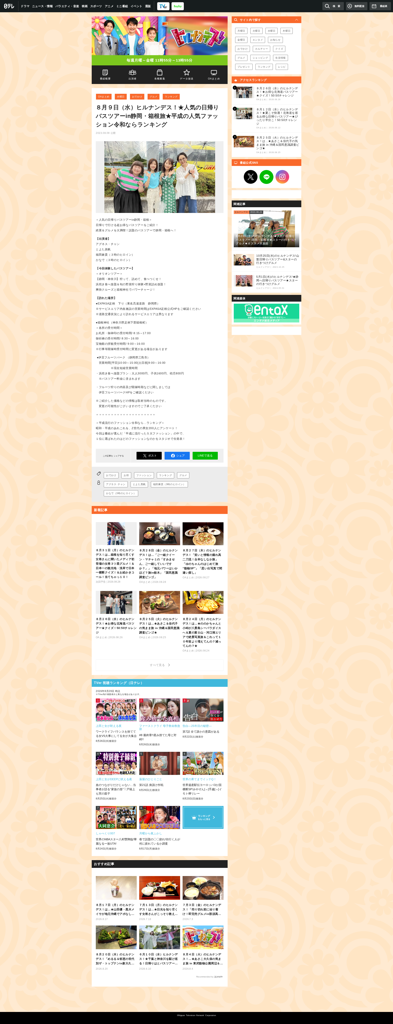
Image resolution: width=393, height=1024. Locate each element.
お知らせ (275, 39)
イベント (136, 6)
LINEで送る (205, 455)
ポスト (152, 455)
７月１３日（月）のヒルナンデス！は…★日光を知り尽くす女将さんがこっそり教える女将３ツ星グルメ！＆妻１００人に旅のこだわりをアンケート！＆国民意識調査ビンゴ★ (158, 909)
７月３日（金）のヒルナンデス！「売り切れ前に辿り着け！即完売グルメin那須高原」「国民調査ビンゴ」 (202, 909)
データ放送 (187, 78)
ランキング (171, 96)
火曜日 (256, 30)
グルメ (153, 96)
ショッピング (260, 57)
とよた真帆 (139, 484)
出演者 (132, 78)
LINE (266, 177)
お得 (126, 475)
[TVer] (163, 6)
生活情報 (280, 57)
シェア (180, 455)
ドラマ (25, 6)
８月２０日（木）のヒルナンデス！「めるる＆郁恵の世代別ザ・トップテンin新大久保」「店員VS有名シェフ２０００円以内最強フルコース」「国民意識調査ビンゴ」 (115, 959)
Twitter (251, 177)
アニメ (109, 6)
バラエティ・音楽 (67, 6)
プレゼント (243, 66)
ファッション (144, 475)
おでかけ (137, 96)
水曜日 (121, 96)
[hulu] (178, 6)
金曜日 (241, 39)
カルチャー (261, 48)
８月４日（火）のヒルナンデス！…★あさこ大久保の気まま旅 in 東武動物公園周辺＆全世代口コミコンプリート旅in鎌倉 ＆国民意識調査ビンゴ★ (203, 959)
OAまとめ (104, 96)
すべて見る (158, 665)
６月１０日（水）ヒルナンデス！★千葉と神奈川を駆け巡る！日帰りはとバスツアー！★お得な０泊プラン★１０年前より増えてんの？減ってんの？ (158, 959)
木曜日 (286, 30)
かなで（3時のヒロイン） (121, 493)
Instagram (282, 177)
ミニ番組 (122, 6)
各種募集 (159, 78)
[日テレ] (9, 6)
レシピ (282, 66)
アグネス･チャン (115, 484)
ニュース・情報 (42, 6)
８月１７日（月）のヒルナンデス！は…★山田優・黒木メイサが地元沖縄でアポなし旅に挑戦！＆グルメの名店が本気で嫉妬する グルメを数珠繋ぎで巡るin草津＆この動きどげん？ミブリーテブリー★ (115, 909)
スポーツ (96, 6)
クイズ (279, 48)
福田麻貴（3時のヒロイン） (169, 484)
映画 (85, 6)
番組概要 (105, 78)
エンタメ (258, 39)
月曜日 (241, 30)
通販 (148, 6)
